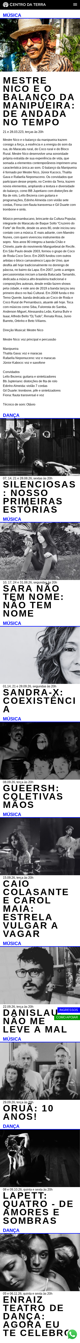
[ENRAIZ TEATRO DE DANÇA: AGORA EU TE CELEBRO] (40, 1290)
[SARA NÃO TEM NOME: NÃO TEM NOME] (40, 579)
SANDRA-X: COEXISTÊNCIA (39, 700)
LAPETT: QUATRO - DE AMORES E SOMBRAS (38, 1208)
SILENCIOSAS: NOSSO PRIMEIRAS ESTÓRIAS (39, 497)
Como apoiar (67, 1017)
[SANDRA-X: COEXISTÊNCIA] (40, 682)
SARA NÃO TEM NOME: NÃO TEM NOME (33, 601)
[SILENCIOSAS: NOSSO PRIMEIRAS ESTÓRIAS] (40, 474)
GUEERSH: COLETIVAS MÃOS (33, 796)
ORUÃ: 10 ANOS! (28, 1112)
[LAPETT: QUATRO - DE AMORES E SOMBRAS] (40, 1186)
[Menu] (75, 4)
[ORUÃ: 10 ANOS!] (40, 1098)
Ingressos (68, 1010)
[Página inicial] (24, 5)
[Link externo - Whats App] (72, 1335)
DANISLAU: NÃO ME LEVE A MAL (35, 1021)
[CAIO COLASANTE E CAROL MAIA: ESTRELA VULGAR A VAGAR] (40, 874)
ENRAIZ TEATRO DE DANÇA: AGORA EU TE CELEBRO (37, 1316)
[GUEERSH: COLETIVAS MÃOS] (40, 778)
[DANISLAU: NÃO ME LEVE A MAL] (40, 1003)
